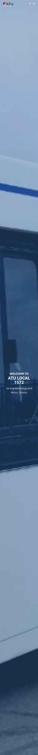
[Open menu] (34, 3)
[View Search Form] (29, 3)
